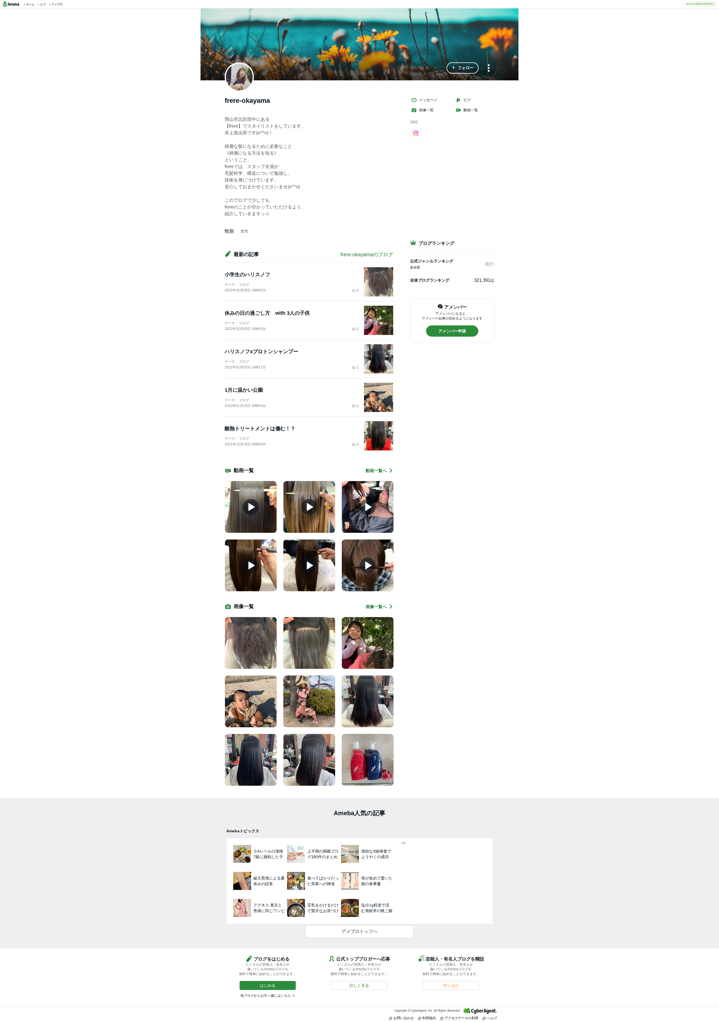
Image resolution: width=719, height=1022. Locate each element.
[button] (463, 68)
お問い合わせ (403, 1018)
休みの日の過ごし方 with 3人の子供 (267, 313)
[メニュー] (488, 68)
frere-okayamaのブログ (366, 254)
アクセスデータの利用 (461, 1018)
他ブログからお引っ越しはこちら (265, 996)
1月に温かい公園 (244, 390)
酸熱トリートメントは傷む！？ (260, 428)
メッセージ (428, 100)
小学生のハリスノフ (247, 274)
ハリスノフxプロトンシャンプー (261, 351)
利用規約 (429, 1018)
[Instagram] (415, 133)
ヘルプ (492, 1018)
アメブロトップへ (359, 931)
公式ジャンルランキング (431, 261)
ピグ (467, 100)
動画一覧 (470, 110)
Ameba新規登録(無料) (700, 4)
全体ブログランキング (429, 280)
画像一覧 (426, 110)
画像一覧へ (376, 606)
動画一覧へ (376, 470)
